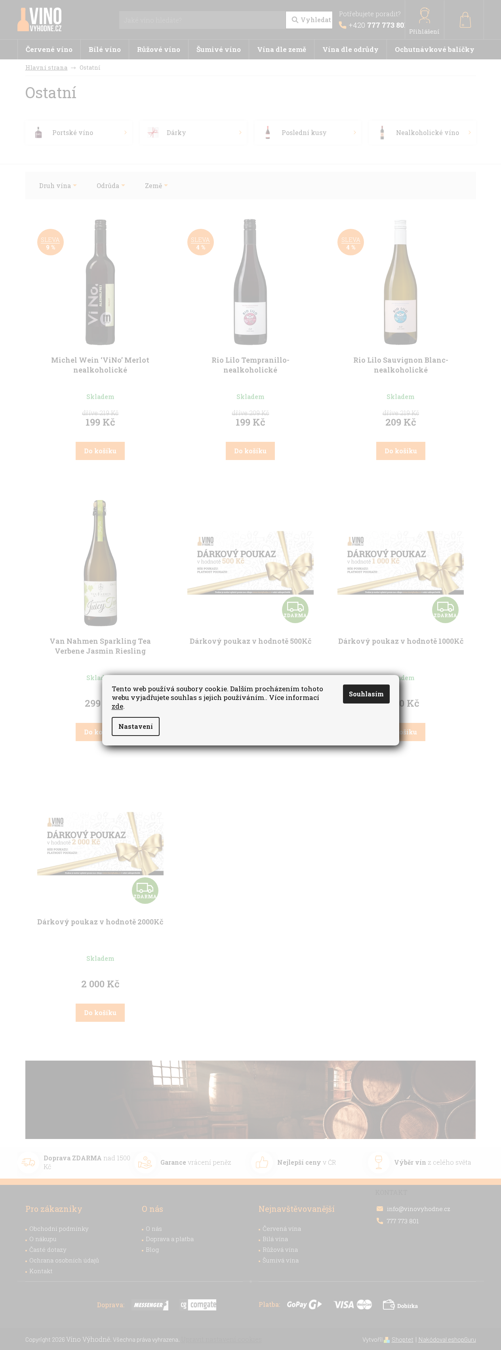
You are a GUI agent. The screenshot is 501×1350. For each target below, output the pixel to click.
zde (117, 706)
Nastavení (135, 726)
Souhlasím (366, 694)
